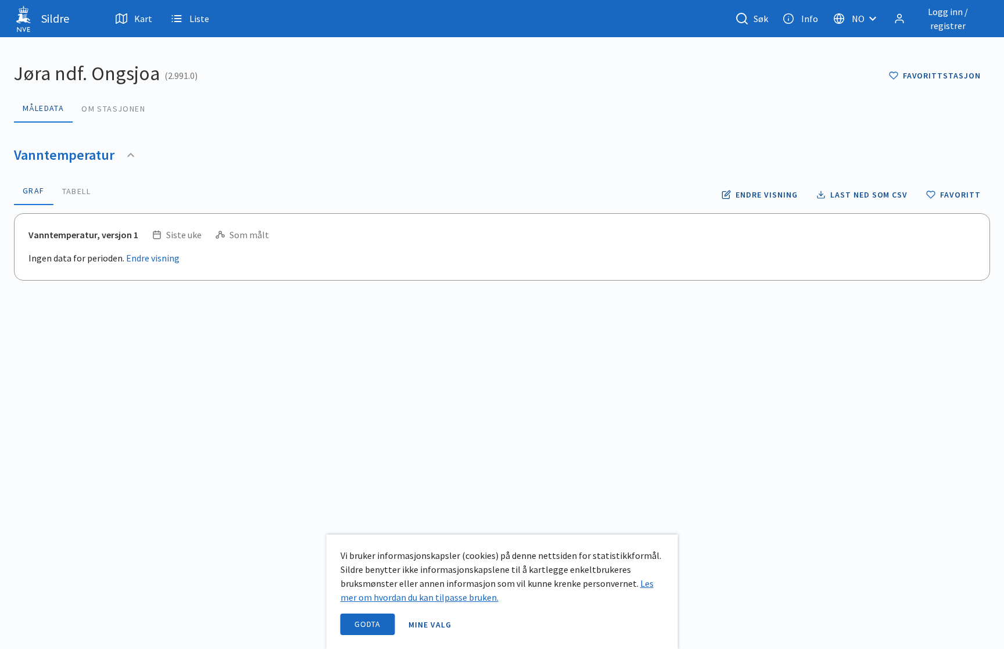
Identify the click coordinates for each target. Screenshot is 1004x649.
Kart (143, 18)
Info (809, 18)
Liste (199, 18)
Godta (367, 624)
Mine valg (429, 624)
